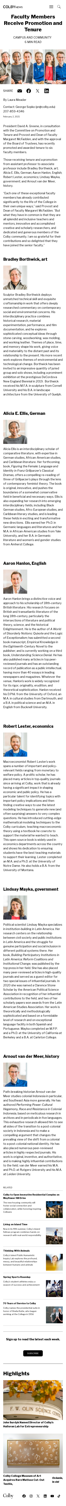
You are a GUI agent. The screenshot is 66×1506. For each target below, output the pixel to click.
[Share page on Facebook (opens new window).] (28, 90)
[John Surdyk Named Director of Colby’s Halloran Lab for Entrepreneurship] (33, 1400)
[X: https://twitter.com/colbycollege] (37, 90)
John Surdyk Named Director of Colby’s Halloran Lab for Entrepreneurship (28, 1424)
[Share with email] (19, 90)
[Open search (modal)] (59, 6)
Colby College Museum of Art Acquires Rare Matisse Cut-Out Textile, (33, 1479)
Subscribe (33, 1353)
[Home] (13, 6)
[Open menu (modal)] (51, 6)
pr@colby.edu (45, 107)
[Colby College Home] (9, 1496)
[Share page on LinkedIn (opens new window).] (46, 90)
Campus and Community (32, 37)
